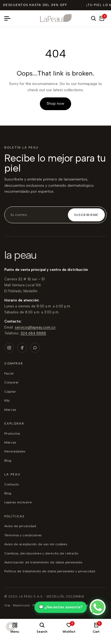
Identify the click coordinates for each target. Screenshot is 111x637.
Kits (7, 400)
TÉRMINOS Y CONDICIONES (22, 535)
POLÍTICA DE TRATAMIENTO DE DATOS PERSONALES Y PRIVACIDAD (49, 571)
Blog (8, 493)
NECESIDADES (14, 451)
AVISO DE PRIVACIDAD (20, 526)
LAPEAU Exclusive (18, 502)
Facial (8, 373)
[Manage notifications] (10, 626)
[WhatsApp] (35, 348)
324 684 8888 (33, 333)
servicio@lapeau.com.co (35, 327)
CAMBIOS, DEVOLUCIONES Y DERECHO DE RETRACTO (41, 553)
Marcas (10, 410)
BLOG (8, 460)
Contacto (11, 484)
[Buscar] (93, 18)
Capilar (10, 391)
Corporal (11, 382)
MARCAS (10, 442)
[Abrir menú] (9, 18)
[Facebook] (22, 348)
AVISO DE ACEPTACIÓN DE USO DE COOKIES (35, 544)
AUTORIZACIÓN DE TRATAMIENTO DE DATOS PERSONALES (43, 562)
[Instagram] (9, 348)
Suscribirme (86, 215)
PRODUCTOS (12, 433)
